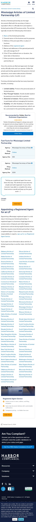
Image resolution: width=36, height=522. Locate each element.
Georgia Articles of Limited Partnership (7, 305)
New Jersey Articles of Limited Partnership (8, 340)
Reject (15, 519)
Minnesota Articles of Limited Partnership (26, 303)
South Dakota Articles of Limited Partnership (27, 330)
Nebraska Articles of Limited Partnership (7, 325)
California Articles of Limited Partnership (7, 273)
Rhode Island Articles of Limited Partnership (26, 320)
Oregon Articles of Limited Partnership (7, 376)
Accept (21, 519)
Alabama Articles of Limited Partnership (7, 252)
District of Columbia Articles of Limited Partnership (7, 294)
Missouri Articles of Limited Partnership (25, 313)
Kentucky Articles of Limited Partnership (25, 273)
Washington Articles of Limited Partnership (26, 360)
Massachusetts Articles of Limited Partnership (26, 293)
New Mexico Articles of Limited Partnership (8, 345)
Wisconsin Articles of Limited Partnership (26, 370)
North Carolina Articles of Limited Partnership (8, 355)
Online (14, 152)
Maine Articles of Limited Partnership (25, 283)
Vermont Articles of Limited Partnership (25, 350)
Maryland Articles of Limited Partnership (25, 288)
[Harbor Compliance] (10, 457)
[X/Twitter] (6, 484)
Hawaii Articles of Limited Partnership (7, 310)
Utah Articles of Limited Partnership (26, 345)
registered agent (19, 46)
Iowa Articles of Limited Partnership (26, 263)
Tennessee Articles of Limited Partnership (26, 335)
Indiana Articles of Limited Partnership (25, 257)
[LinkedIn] (10, 484)
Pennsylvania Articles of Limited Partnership (8, 381)
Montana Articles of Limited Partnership (7, 320)
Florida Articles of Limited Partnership (7, 300)
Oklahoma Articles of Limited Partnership (8, 370)
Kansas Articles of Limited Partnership (25, 268)
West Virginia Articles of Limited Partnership (26, 365)
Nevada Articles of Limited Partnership (7, 330)
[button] (31, 148)
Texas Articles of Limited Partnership (27, 340)
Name (6, 36)
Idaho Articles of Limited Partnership (9, 315)
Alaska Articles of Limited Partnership (7, 257)
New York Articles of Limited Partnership (7, 350)
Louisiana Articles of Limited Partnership (25, 278)
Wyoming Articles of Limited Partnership (25, 376)
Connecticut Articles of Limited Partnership (8, 283)
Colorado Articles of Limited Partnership (7, 278)
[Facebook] (3, 484)
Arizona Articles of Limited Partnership (7, 263)
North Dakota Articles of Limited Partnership (9, 360)
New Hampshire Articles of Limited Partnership (9, 335)
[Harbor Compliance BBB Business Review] (12, 489)
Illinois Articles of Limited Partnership (25, 252)
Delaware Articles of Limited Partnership (7, 288)
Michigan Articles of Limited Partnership (25, 298)
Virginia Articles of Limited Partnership (25, 355)
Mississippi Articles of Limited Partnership (26, 308)
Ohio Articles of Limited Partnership (8, 365)
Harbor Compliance (6, 3)
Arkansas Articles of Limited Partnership (7, 268)
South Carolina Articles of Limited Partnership (26, 325)
